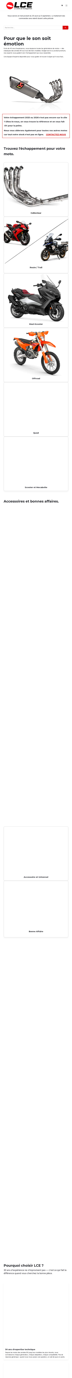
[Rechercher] (65, 27)
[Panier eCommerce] (62, 5)
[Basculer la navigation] (66, 5)
